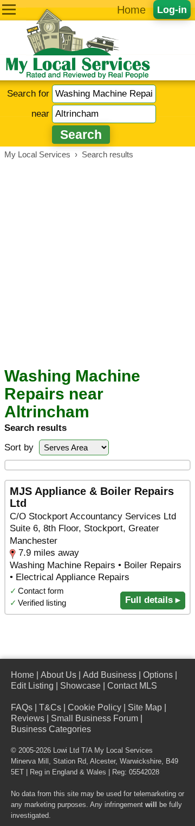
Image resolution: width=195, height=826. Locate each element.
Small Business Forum (94, 718)
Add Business (109, 674)
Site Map (145, 707)
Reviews (27, 718)
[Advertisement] (97, 263)
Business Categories (51, 729)
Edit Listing (32, 685)
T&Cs (50, 707)
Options (158, 674)
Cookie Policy (94, 707)
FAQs (21, 707)
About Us (58, 674)
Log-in (172, 9)
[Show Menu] (9, 9)
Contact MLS (132, 685)
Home (131, 10)
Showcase (80, 685)
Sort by (19, 447)
